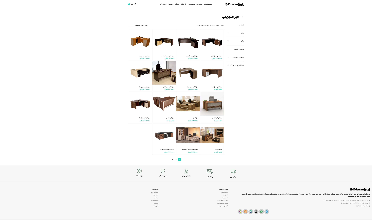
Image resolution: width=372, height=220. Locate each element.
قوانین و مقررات (223, 206)
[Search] (136, 4)
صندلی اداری (154, 192)
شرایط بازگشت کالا (222, 200)
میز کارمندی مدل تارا (144, 118)
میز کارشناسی (170, 118)
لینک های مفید (223, 189)
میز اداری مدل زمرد (216, 87)
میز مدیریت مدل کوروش (167, 149)
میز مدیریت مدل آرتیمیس (190, 149)
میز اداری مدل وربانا (144, 87)
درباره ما (225, 195)
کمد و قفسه (154, 200)
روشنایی (156, 203)
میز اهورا (195, 118)
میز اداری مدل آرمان (192, 56)
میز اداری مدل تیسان (168, 56)
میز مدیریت (218, 149)
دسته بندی (155, 189)
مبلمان (156, 198)
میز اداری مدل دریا (145, 56)
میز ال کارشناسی (217, 118)
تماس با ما (225, 198)
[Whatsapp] (261, 211)
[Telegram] (266, 211)
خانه (222, 25)
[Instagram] (256, 211)
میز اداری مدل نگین (168, 87)
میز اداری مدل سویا (192, 87)
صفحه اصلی (224, 192)
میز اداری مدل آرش (216, 56)
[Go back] (241, 17)
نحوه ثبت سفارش (222, 203)
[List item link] (304, 203)
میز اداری (155, 195)
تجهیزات (155, 206)
